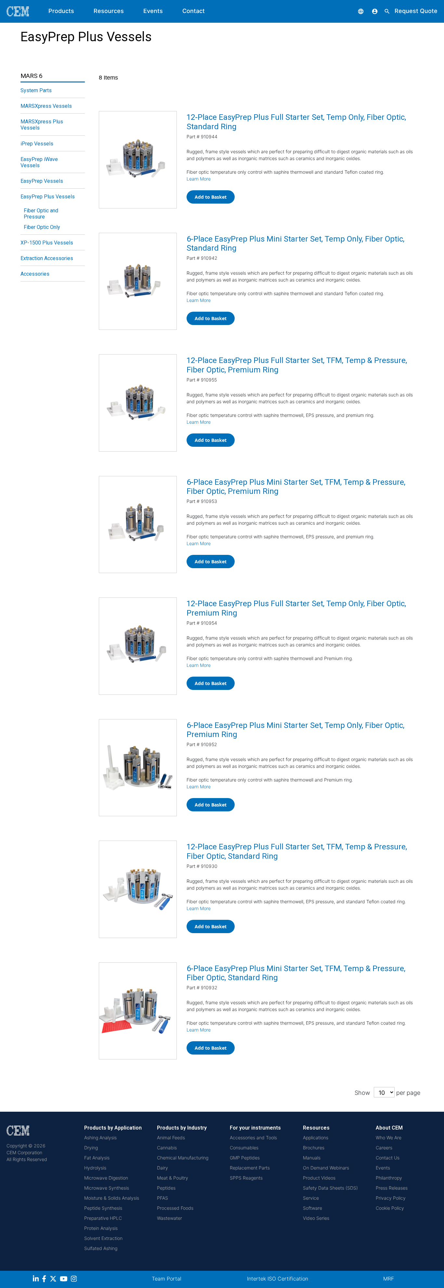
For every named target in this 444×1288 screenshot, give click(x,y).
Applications (315, 1137)
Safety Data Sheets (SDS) (330, 1188)
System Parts (36, 90)
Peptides (166, 1188)
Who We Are (388, 1137)
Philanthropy (389, 1178)
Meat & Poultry (172, 1178)
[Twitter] (54, 1280)
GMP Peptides (245, 1157)
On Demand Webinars (326, 1167)
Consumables (244, 1147)
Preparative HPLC (103, 1218)
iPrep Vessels (36, 144)
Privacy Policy (391, 1198)
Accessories (34, 274)
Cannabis (167, 1147)
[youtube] (64, 1280)
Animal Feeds (171, 1137)
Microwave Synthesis (106, 1188)
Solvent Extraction (103, 1238)
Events (153, 10)
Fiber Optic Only (42, 227)
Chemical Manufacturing (182, 1157)
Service (311, 1198)
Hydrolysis (95, 1167)
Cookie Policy (390, 1208)
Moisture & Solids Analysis (111, 1198)
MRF (388, 1278)
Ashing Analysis (100, 1137)
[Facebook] (46, 1280)
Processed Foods (175, 1208)
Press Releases (392, 1188)
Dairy (162, 1167)
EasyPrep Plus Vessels (47, 197)
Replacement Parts (250, 1167)
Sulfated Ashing (100, 1248)
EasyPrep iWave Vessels (39, 162)
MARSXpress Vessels (46, 106)
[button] (356, 10)
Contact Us (387, 1157)
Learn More (199, 178)
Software (312, 1208)
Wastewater (169, 1218)
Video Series (316, 1218)
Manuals (311, 1157)
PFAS (162, 1198)
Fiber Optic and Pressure (41, 213)
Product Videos (319, 1178)
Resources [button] (109, 10)
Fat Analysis (97, 1157)
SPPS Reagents (246, 1178)
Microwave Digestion (106, 1178)
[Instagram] (74, 1280)
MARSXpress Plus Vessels (41, 125)
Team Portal (166, 1278)
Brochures (313, 1147)
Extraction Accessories (46, 258)
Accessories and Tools (253, 1137)
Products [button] (61, 10)
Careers (384, 1147)
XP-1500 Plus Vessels (46, 243)
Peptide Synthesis (103, 1208)
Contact (193, 10)
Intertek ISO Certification (277, 1278)
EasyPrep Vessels (41, 181)
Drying (91, 1147)
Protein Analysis (101, 1228)
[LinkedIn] (36, 1280)
